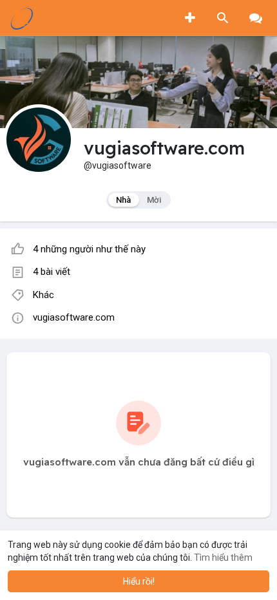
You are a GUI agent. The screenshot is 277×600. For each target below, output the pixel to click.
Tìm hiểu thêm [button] (223, 557)
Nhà (123, 200)
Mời (154, 200)
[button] (222, 18)
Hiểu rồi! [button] (139, 581)
